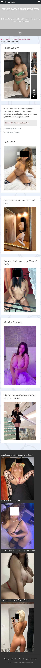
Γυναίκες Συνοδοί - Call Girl (10, 19)
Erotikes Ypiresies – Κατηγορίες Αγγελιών (23, 659)
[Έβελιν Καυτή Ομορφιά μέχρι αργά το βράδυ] (20, 421)
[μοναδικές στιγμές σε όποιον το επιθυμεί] (17, 478)
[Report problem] (20, 33)
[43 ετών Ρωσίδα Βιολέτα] (17, 526)
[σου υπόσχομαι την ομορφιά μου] (20, 229)
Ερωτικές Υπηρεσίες (23, 19)
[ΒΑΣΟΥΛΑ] (20, 168)
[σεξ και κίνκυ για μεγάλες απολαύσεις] (17, 627)
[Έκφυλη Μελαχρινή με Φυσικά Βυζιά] (20, 290)
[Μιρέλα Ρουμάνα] (20, 355)
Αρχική (6, 659)
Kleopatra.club (9, 2)
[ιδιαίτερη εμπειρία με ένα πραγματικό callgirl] (17, 575)
